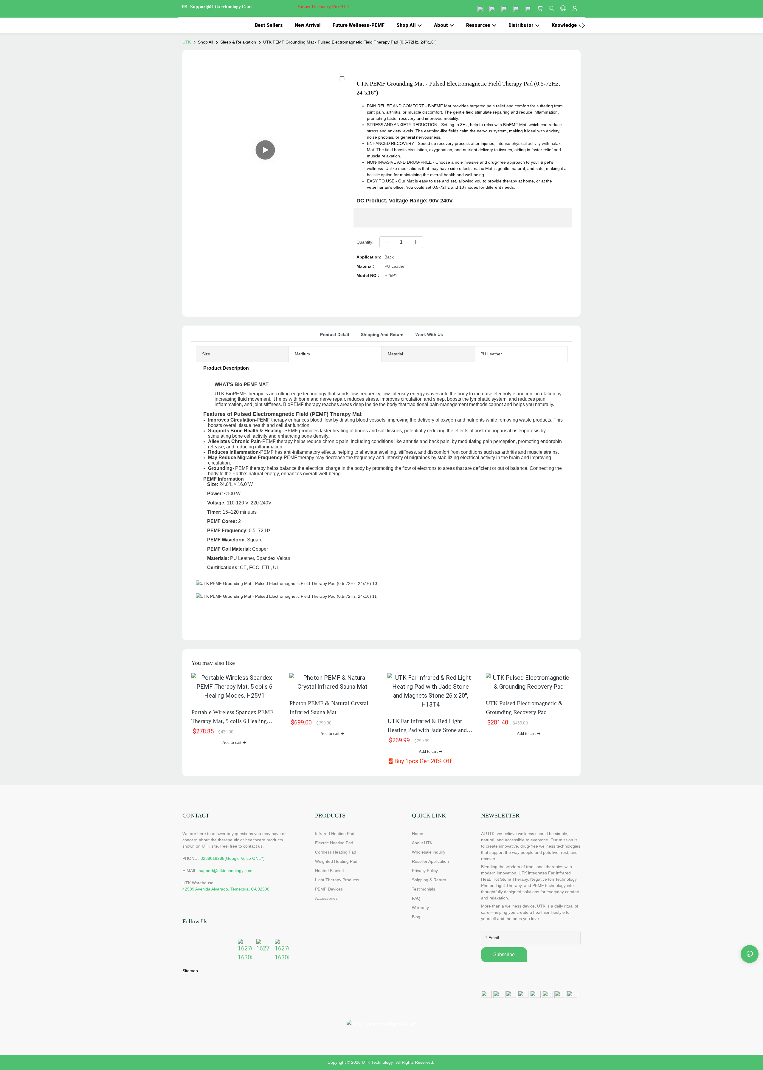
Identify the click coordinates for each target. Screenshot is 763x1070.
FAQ (416, 898)
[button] (583, 25)
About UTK (422, 842)
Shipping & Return (429, 879)
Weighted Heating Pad (336, 861)
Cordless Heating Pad (335, 852)
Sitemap (190, 970)
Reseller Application (430, 861)
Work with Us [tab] (429, 334)
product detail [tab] (334, 334)
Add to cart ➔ (234, 742)
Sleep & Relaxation (238, 42)
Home (417, 833)
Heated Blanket (329, 870)
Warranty (420, 907)
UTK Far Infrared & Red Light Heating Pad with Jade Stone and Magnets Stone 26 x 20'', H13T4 (427, 726)
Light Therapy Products (337, 879)
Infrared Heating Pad (334, 833)
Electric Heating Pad (334, 842)
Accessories (326, 898)
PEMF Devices (329, 889)
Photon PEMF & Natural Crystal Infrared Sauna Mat (328, 707)
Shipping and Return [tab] (382, 334)
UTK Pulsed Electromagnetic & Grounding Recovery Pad (524, 707)
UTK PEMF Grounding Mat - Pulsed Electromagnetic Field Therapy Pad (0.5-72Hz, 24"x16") (350, 42)
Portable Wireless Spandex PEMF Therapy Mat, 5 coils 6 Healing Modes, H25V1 (232, 717)
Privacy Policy (425, 870)
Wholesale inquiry (428, 852)
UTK (186, 42)
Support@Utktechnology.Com (270, 7)
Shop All (205, 42)
